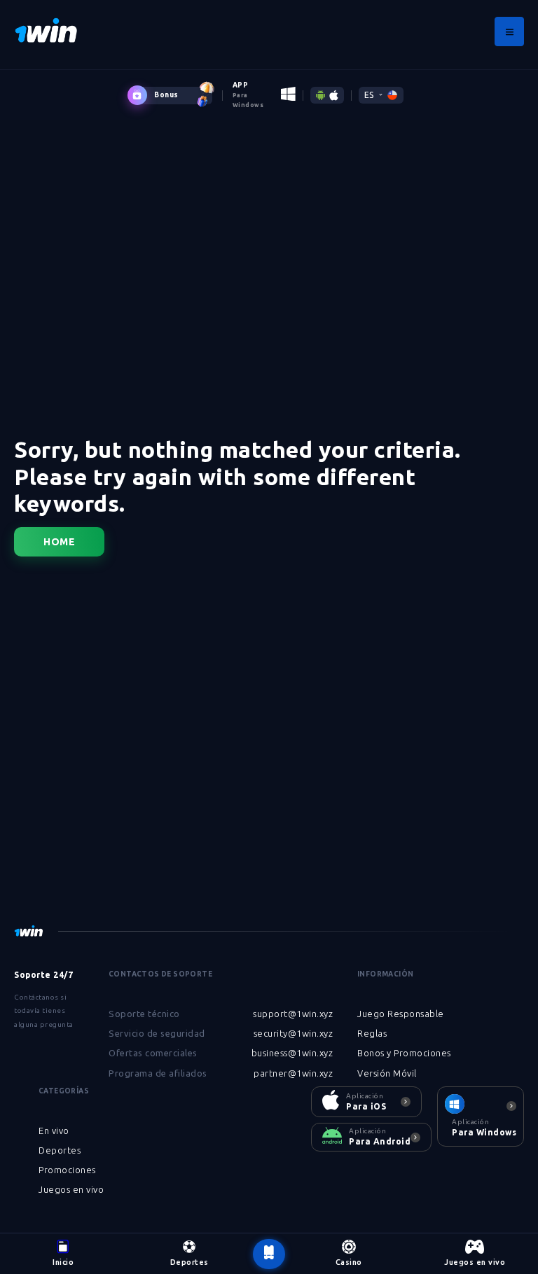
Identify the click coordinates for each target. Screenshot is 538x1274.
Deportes (60, 1150)
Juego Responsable (400, 1013)
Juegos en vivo (71, 1189)
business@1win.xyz (292, 1053)
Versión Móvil (387, 1073)
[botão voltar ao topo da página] (269, 1254)
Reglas (372, 1033)
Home (59, 541)
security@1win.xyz (293, 1033)
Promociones (67, 1170)
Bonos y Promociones (404, 1053)
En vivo (54, 1130)
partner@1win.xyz (293, 1073)
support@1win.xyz (293, 1013)
